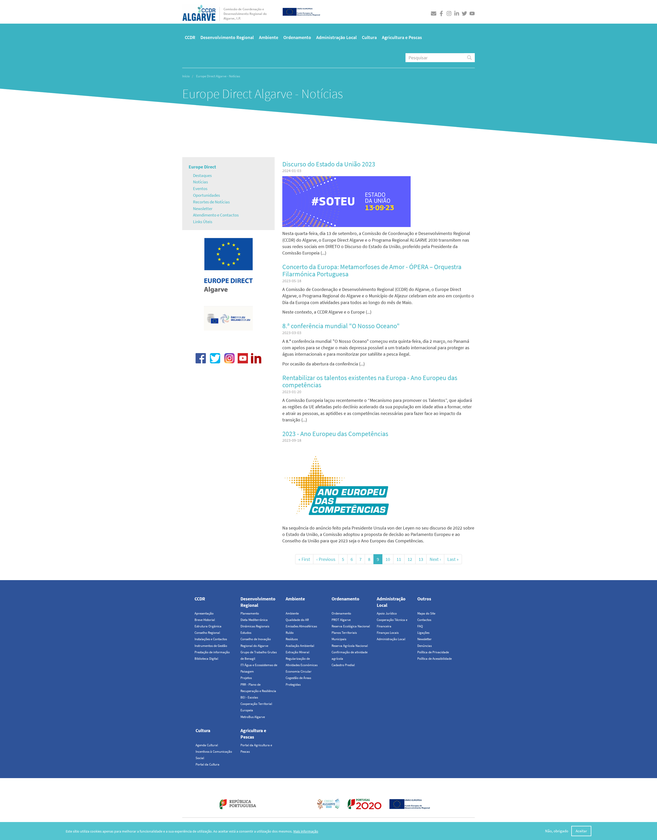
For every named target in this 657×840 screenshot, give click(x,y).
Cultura (369, 37)
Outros (424, 599)
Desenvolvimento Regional (227, 37)
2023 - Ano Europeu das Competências (335, 433)
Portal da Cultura (207, 764)
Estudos (245, 632)
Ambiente (268, 37)
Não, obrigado (556, 831)
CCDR (190, 37)
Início (186, 76)
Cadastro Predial (343, 665)
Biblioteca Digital (206, 658)
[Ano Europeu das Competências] (340, 488)
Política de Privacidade (433, 652)
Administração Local (336, 37)
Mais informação (305, 831)
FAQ (420, 626)
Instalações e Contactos (211, 639)
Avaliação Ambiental (300, 646)
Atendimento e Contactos (216, 215)
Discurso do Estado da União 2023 (328, 164)
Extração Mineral (297, 652)
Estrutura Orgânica (208, 626)
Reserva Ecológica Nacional (351, 626)
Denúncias (424, 646)
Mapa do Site (426, 613)
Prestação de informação (212, 652)
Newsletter (202, 208)
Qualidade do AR (297, 620)
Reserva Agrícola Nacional (350, 646)
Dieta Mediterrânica (254, 620)
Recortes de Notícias (211, 202)
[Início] (199, 11)
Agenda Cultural (207, 745)
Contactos (424, 620)
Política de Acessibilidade (434, 658)
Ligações (423, 632)
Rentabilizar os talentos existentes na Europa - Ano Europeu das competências (369, 381)
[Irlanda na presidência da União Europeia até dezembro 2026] (228, 318)
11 (400, 559)
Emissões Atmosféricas (301, 626)
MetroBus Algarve (252, 717)
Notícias (200, 182)
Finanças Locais (388, 632)
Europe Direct (202, 167)
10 (389, 559)
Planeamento (249, 613)
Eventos (200, 188)
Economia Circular (299, 671)
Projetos (246, 678)
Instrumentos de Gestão (211, 646)
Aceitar (581, 831)
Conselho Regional (207, 632)
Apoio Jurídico (387, 613)
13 (423, 559)
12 (412, 559)
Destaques (202, 175)
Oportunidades (206, 195)
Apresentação (204, 613)
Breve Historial (205, 620)
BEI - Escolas (249, 697)
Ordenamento (297, 37)
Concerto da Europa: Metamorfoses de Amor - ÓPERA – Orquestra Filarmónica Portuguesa (371, 270)
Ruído (290, 632)
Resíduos (292, 639)
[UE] (301, 11)
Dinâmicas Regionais (254, 626)
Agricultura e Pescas (402, 37)
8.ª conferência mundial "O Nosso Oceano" (341, 326)
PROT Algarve (341, 620)
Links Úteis (202, 221)
